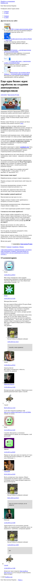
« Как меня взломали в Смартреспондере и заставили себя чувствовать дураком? (16, 250)
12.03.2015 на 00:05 (9, 452)
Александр (7, 471)
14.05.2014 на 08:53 (9, 275)
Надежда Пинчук (9, 384)
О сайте (6, 13)
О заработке (15, 247)
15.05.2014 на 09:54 (9, 365)
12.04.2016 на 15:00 (9, 568)
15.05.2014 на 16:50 (9, 387)
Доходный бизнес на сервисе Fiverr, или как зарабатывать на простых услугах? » (15, 253)
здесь (21, 123)
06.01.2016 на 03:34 (13, 498)
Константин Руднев (13, 94)
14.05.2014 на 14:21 (13, 341)
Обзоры (21, 247)
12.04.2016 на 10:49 (9, 522)
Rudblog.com (4, 3)
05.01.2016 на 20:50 (9, 474)
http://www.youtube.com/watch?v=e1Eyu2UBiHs (17, 412)
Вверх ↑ (20, 580)
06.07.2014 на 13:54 (9, 408)
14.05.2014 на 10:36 (9, 298)
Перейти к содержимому (8, 1)
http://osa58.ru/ (24, 571)
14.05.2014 (4, 94)
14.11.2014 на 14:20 (9, 430)
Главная (6, 11)
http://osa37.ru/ (8, 572)
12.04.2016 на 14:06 (13, 545)
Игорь (6, 295)
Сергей (6, 565)
